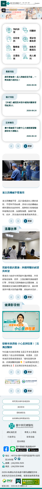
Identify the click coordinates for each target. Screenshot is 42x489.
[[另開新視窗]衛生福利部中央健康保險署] (29, 381)
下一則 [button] (18, 391)
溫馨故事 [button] (11, 229)
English (37, 3)
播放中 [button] (3, 10)
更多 (30, 146)
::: (0, 7)
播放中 (5, 71)
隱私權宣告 (21, 413)
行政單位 (12, 437)
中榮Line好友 (12, 449)
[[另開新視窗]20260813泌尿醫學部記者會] (21, 13)
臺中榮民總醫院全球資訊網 (21, 3)
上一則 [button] (11, 391)
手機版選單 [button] (3, 3)
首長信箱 (30, 437)
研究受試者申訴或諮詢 (21, 401)
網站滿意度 (12, 432)
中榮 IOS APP (21, 450)
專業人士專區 (30, 432)
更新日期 (5, 486)
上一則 (3, 16)
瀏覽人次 (23, 486)
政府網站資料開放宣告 (21, 418)
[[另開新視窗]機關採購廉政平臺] (12, 381)
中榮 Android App (33, 450)
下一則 (39, 16)
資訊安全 (21, 407)
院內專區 (21, 441)
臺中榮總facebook (6, 449)
